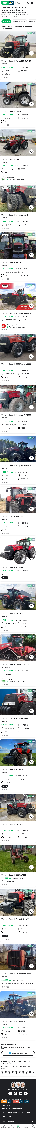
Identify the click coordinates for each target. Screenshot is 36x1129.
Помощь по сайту (18, 1089)
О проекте (5, 1105)
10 (33, 1074)
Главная (3, 1127)
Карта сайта (6, 1116)
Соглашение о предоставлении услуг (17, 1112)
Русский (30, 1121)
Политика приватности (11, 1109)
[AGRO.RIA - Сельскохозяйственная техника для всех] (8, 3)
